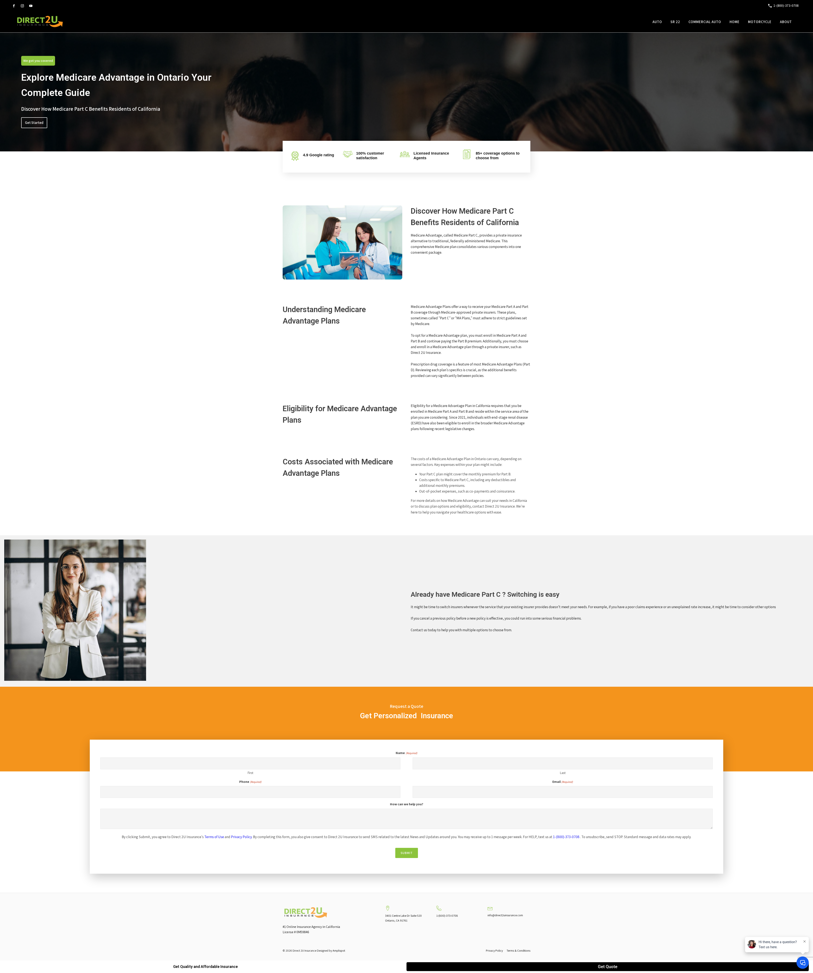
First (250, 773)
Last (563, 773)
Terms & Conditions (518, 950)
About (786, 21)
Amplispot (339, 950)
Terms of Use (214, 837)
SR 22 (675, 21)
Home (735, 21)
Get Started (34, 122)
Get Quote (607, 966)
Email (562, 781)
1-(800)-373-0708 (566, 837)
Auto (657, 21)
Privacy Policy (241, 837)
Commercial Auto (705, 21)
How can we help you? (406, 804)
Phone (250, 781)
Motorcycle (760, 21)
